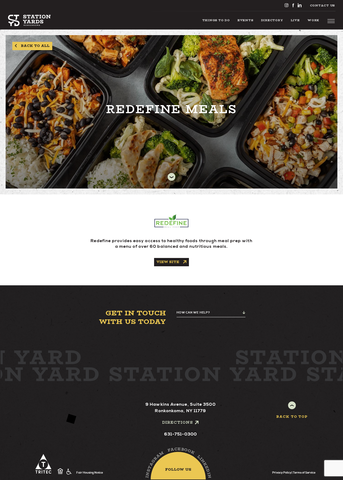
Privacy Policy (281, 472)
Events (245, 20)
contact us (322, 5)
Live (295, 20)
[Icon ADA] (69, 471)
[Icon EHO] (60, 471)
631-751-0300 (180, 434)
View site (167, 261)
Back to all (35, 45)
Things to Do (216, 20)
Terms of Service (304, 472)
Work (313, 20)
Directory (272, 20)
